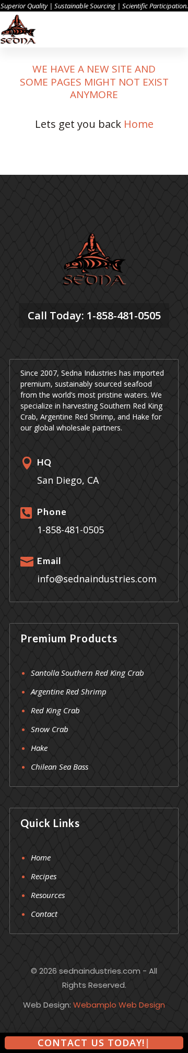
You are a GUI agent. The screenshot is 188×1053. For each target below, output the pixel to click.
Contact (44, 913)
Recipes (43, 876)
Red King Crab (55, 710)
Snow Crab (49, 729)
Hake (39, 748)
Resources (48, 895)
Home (139, 124)
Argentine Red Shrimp (69, 691)
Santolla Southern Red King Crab (87, 672)
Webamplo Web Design (119, 1004)
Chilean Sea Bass (59, 766)
